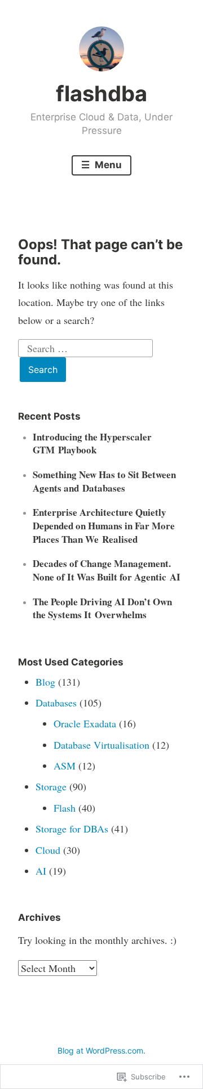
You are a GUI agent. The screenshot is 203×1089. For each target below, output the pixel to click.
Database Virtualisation (101, 745)
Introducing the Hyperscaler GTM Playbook (92, 443)
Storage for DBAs (72, 828)
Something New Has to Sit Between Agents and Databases (104, 481)
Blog (45, 681)
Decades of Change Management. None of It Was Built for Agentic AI (106, 570)
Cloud (48, 850)
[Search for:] (85, 346)
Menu (107, 164)
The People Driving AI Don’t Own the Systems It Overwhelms (102, 608)
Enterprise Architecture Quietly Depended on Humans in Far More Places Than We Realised (104, 525)
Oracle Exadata (85, 723)
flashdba (101, 93)
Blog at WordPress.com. (101, 1050)
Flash (65, 807)
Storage (51, 786)
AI (41, 871)
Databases (56, 702)
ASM (65, 765)
